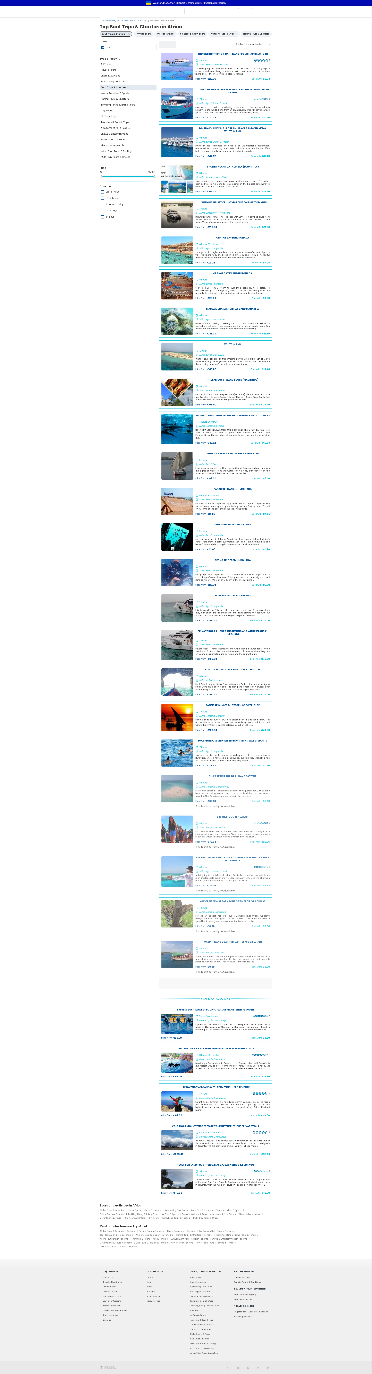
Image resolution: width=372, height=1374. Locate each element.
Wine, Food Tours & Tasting (116, 151)
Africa (119, 21)
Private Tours (108, 70)
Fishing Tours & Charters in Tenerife (194, 1234)
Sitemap (107, 1320)
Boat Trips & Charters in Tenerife (116, 1234)
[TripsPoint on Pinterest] (228, 1368)
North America (153, 1301)
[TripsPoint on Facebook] (248, 1368)
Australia (151, 1291)
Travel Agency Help (243, 1316)
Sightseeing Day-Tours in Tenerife (216, 1231)
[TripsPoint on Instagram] (257, 1368)
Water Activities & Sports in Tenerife (155, 1234)
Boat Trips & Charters (113, 87)
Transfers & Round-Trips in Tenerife (150, 1238)
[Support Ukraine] (148, 3)
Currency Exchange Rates (115, 1310)
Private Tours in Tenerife (151, 1231)
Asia (149, 1282)
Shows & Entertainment (114, 133)
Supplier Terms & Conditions (247, 1282)
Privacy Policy (109, 1286)
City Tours (106, 110)
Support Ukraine (185, 3)
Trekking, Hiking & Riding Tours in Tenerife (237, 1234)
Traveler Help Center (113, 1282)
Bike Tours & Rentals (112, 145)
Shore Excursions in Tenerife (181, 1231)
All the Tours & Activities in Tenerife (118, 1231)
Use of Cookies (110, 1291)
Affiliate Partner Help (243, 1299)
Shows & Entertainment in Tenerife (230, 1238)
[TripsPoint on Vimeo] (267, 1368)
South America (154, 1296)
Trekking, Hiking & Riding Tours (118, 104)
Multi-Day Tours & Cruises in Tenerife (118, 1246)
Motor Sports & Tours (113, 139)
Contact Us (108, 1277)
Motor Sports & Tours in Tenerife (116, 1242)
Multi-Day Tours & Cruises (115, 157)
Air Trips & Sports (111, 116)
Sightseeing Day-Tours (114, 81)
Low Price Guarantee (113, 1301)
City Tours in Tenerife (182, 1242)
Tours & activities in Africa (134, 21)
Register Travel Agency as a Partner (251, 1311)
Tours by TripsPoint (107, 21)
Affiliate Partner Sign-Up (245, 1294)
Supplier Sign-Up (242, 1277)
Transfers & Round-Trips (115, 122)
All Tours (106, 64)
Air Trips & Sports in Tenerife (114, 1238)
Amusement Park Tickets (115, 128)
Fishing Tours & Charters (115, 99)
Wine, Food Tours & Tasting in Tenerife (216, 1242)
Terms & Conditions (112, 1305)
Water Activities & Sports (115, 93)
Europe (150, 1277)
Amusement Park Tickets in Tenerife (190, 1238)
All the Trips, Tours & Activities (204, 1353)
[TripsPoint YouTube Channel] (238, 1368)
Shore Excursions (110, 75)
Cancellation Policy (112, 1296)
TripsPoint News (110, 1315)
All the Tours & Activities (112, 1210)
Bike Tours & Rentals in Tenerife (152, 1242)
